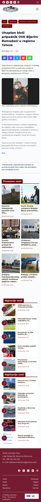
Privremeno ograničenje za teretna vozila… (27, 361)
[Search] (37, 2)
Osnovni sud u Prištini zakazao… (27, 381)
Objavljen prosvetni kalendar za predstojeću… (26, 395)
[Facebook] (4, 2)
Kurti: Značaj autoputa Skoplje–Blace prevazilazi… (30, 208)
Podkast (34, 479)
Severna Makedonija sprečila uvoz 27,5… (8, 209)
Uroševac (7, 26)
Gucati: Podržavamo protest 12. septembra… (8, 243)
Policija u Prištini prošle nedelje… (29, 276)
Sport (5, 485)
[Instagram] (11, 2)
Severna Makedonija (28, 21)
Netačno (6, 488)
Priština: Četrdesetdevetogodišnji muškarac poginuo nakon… (10, 278)
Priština (12, 21)
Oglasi (35, 482)
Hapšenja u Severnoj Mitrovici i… (26, 409)
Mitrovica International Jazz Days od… (27, 422)
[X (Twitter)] (7, 2)
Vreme (35, 488)
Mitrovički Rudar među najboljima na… (27, 320)
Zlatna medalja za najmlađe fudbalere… (27, 436)
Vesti (5, 479)
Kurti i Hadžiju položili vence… (27, 347)
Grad (5, 482)
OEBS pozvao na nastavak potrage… (26, 306)
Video (35, 485)
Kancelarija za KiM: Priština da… (25, 333)
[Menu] (37, 9)
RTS (16, 51)
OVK (4, 21)
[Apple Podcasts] (18, 2)
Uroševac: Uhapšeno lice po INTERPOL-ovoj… (29, 242)
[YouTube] (14, 2)
